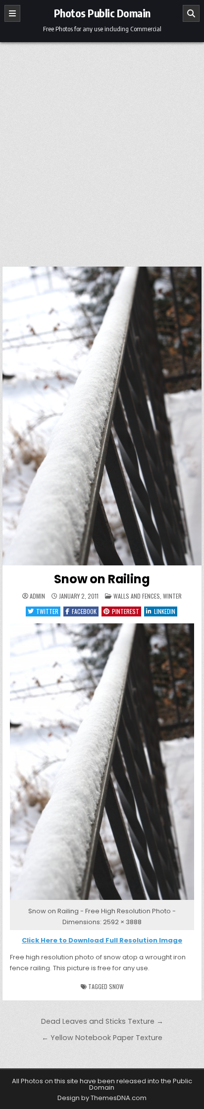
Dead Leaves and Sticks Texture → (102, 1021)
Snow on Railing (102, 579)
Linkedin (164, 611)
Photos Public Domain (102, 13)
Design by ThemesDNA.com (102, 1098)
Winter (172, 596)
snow (116, 986)
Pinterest (125, 611)
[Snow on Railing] (102, 900)
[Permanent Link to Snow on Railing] (102, 416)
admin (37, 596)
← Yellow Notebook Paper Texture (102, 1038)
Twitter (47, 611)
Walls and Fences (136, 596)
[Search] (191, 13)
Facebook (84, 611)
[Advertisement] (102, 149)
